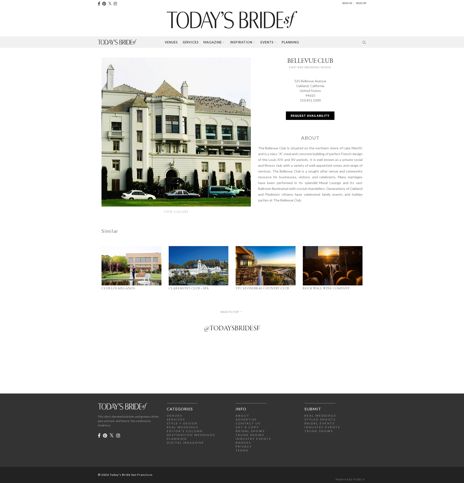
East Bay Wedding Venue (310, 67)
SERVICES (176, 419)
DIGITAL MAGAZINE (185, 442)
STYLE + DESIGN (182, 423)
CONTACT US (248, 423)
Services (191, 42)
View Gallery (176, 212)
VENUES (174, 415)
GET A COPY (247, 427)
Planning (290, 42)
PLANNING (177, 439)
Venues (171, 42)
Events (267, 42)
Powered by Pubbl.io (350, 479)
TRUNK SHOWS (250, 435)
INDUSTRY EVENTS (253, 439)
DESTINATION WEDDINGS (191, 435)
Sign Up (361, 3)
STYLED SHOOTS (320, 419)
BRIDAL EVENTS (319, 423)
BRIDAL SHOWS (250, 431)
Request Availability (310, 115)
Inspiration (241, 42)
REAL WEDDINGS (182, 427)
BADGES (243, 442)
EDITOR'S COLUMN (185, 431)
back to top (230, 311)
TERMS (242, 450)
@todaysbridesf (232, 328)
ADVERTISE (246, 419)
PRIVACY (244, 446)
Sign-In (347, 3)
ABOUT (242, 415)
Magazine (212, 42)
